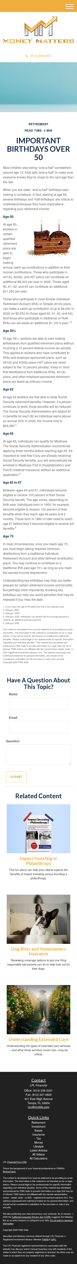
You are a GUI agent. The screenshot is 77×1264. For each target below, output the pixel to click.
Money (38, 1142)
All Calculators (38, 1158)
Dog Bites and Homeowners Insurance (38, 951)
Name (13, 694)
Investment (38, 1126)
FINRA (45, 1239)
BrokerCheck (9, 1171)
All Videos (38, 1154)
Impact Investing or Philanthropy (38, 861)
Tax (38, 1138)
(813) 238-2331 (41, 55)
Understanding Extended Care (39, 1039)
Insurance (38, 1134)
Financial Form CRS (17, 1161)
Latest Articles (38, 1150)
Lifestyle (38, 1146)
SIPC (53, 1239)
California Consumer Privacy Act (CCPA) (31, 1216)
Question (13, 741)
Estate (38, 1130)
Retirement (38, 1122)
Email (13, 717)
